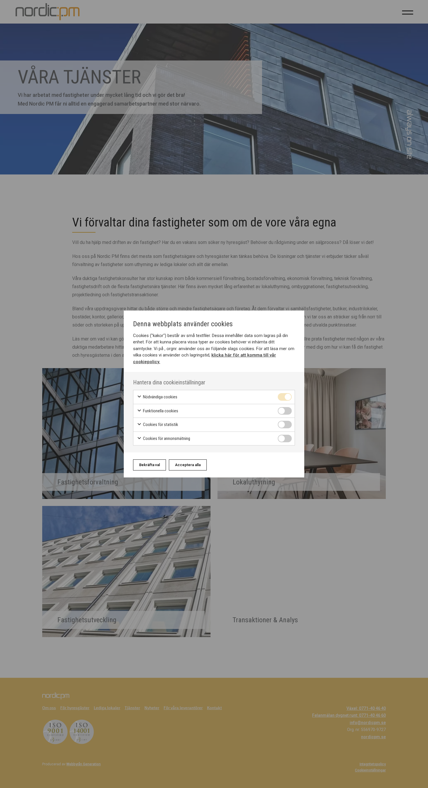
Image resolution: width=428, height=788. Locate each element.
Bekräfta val (149, 465)
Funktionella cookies (160, 410)
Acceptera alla (188, 465)
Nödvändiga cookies (159, 397)
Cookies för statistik (160, 424)
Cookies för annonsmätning (166, 438)
